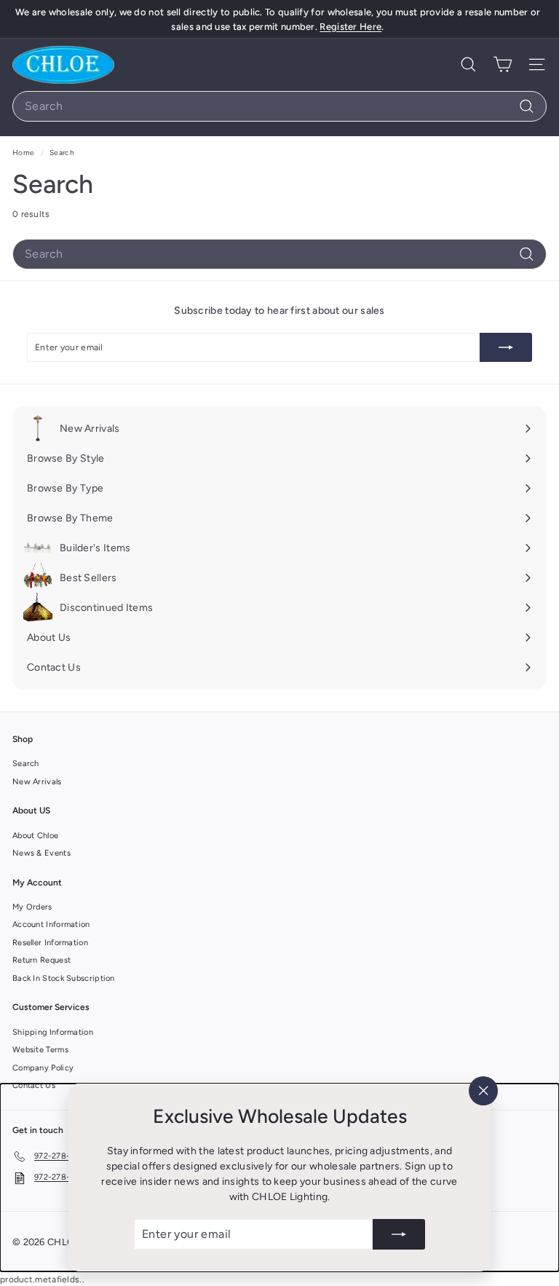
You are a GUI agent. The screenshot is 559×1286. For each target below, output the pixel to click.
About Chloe (35, 835)
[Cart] (502, 64)
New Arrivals (37, 781)
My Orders (32, 907)
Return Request (41, 960)
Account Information (51, 924)
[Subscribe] (399, 1234)
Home (24, 152)
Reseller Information (50, 942)
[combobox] (279, 106)
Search (25, 763)
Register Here (350, 26)
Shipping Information (52, 1032)
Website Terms (40, 1049)
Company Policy (43, 1068)
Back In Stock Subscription (63, 978)
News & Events (41, 853)
